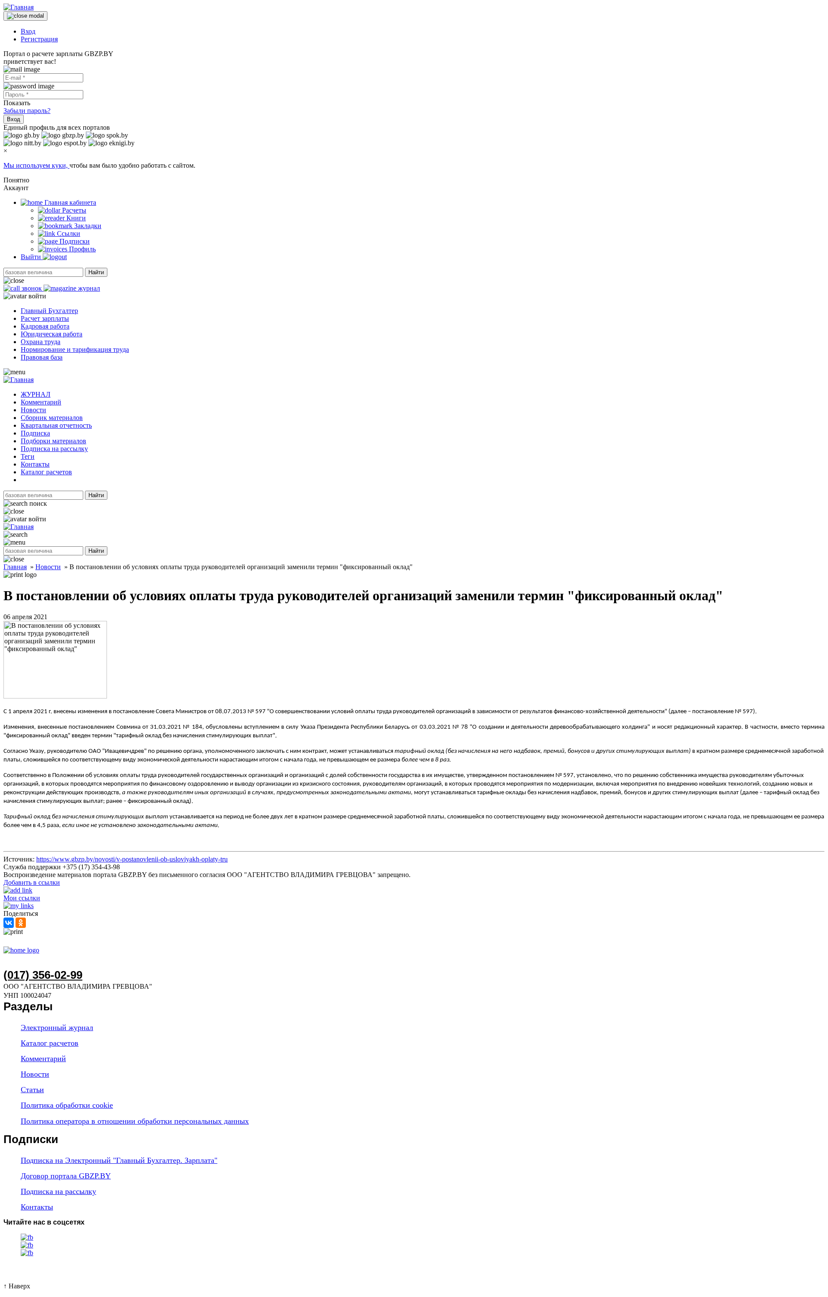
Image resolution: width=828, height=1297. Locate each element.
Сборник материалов (52, 417)
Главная (15, 566)
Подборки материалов (53, 441)
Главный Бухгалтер (49, 310)
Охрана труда (40, 341)
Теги (27, 456)
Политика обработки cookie (67, 1105)
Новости (33, 410)
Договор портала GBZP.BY (66, 1176)
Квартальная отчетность (56, 425)
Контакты (35, 464)
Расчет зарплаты (45, 318)
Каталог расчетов (46, 472)
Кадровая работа (45, 326)
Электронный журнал (57, 1027)
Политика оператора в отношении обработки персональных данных (135, 1121)
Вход (28, 31)
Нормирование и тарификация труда (75, 349)
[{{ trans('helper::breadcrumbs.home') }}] (21, 950)
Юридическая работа (51, 334)
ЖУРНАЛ (35, 394)
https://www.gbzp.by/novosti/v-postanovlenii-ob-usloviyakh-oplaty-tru (132, 859)
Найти (96, 272)
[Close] (25, 16)
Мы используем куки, (36, 165)
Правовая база (42, 357)
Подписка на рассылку (54, 448)
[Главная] (18, 7)
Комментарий (41, 402)
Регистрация (39, 39)
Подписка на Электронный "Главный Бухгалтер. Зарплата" (119, 1160)
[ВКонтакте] (8, 923)
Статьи (32, 1089)
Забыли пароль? (26, 110)
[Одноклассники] (21, 923)
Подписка (35, 433)
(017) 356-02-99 (42, 974)
